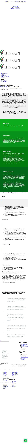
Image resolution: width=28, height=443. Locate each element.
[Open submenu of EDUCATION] (7, 73)
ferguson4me (15, 88)
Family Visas (5, 374)
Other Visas (5, 375)
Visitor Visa (5, 380)
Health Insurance (15, 374)
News (13, 382)
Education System (24, 346)
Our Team (14, 381)
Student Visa (23, 345)
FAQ (13, 385)
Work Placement (15, 373)
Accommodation (15, 372)
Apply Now (14, 386)
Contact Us (14, 383)
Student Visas (5, 376)
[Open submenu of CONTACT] (6, 80)
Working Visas (5, 386)
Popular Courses (24, 344)
